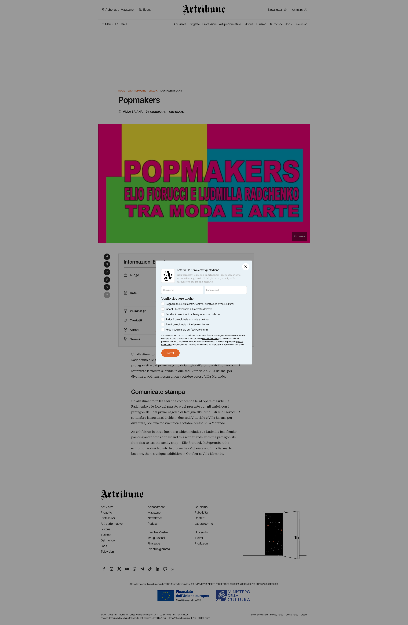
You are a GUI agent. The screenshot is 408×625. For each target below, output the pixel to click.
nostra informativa (210, 338)
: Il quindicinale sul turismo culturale (187, 324)
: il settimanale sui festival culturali (187, 329)
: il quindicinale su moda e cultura (187, 319)
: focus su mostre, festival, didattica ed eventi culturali (200, 303)
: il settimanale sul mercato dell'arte (189, 309)
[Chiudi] (245, 266)
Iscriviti (170, 353)
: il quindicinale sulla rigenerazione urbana (193, 314)
